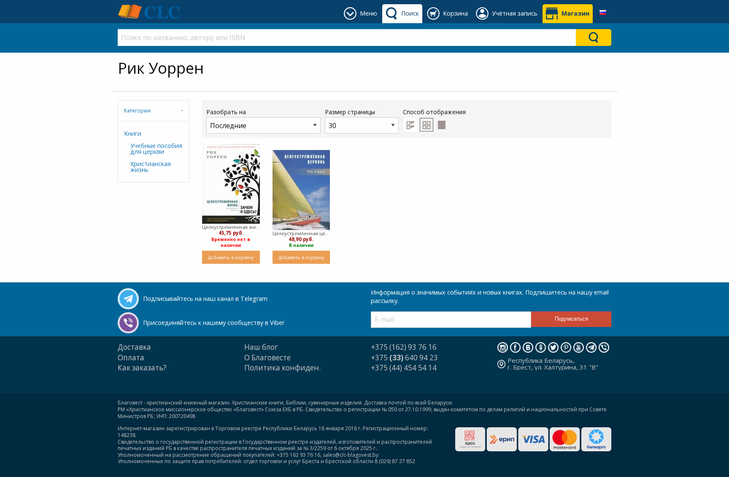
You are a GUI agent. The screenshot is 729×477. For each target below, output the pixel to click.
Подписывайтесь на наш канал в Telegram (205, 299)
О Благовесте (267, 357)
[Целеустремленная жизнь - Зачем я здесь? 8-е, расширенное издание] (231, 184)
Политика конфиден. (282, 367)
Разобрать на (226, 112)
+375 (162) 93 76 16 (404, 347)
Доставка (134, 347)
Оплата (131, 357)
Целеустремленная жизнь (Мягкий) (231, 227)
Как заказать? (142, 367)
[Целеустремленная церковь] (301, 190)
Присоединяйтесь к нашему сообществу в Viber (213, 323)
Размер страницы (350, 112)
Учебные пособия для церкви (156, 148)
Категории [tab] (137, 110)
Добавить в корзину (231, 257)
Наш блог (261, 347)
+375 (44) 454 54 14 (404, 367)
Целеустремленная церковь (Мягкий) (301, 233)
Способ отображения (434, 112)
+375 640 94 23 (404, 357)
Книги (132, 133)
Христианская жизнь (150, 167)
